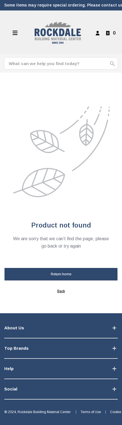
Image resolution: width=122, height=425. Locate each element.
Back (61, 291)
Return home (61, 274)
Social (10, 389)
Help (9, 368)
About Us (14, 327)
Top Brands (16, 348)
